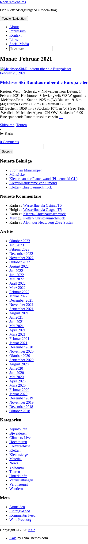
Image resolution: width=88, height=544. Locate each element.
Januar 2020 (18, 394)
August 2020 (19, 364)
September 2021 (21, 309)
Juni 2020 (16, 373)
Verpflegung (18, 484)
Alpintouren (18, 429)
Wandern (16, 489)
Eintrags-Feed (19, 511)
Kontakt (15, 35)
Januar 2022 (18, 296)
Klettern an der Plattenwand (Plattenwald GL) (43, 179)
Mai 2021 (16, 326)
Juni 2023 (16, 245)
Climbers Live (20, 438)
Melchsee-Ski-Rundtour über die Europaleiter (44, 82)
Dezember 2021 (21, 300)
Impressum (17, 31)
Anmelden (17, 507)
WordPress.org (20, 520)
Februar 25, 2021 (13, 73)
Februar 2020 (19, 390)
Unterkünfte (18, 476)
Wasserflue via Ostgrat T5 (42, 205)
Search (6, 151)
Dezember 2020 (21, 347)
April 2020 (17, 381)
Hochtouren (18, 442)
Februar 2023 (19, 249)
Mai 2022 (16, 279)
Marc (13, 218)
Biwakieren (18, 433)
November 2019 (21, 402)
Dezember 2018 (21, 407)
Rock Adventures (13, 2)
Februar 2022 (19, 292)
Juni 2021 (16, 322)
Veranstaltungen (21, 480)
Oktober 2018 (19, 411)
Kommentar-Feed (22, 515)
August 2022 (19, 266)
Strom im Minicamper (25, 170)
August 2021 (19, 313)
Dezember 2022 (21, 254)
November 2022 (21, 258)
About (14, 27)
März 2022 (17, 288)
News (13, 463)
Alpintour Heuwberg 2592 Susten (48, 222)
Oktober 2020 (19, 356)
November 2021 (21, 305)
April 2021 (17, 330)
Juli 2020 (16, 368)
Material (15, 459)
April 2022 (17, 283)
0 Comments (9, 142)
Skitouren (7, 125)
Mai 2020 (16, 377)
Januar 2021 (18, 343)
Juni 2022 (16, 275)
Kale (31, 530)
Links (13, 40)
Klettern (15, 450)
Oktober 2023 (19, 241)
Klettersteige (18, 455)
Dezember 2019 (21, 398)
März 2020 (17, 385)
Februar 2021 (19, 339)
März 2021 (17, 334)
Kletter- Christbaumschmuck (30, 187)
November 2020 (21, 351)
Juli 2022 (16, 271)
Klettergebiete (19, 446)
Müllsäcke (17, 174)
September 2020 (21, 360)
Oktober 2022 (19, 262)
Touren (21, 125)
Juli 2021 (16, 317)
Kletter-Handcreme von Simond (33, 183)
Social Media (19, 44)
